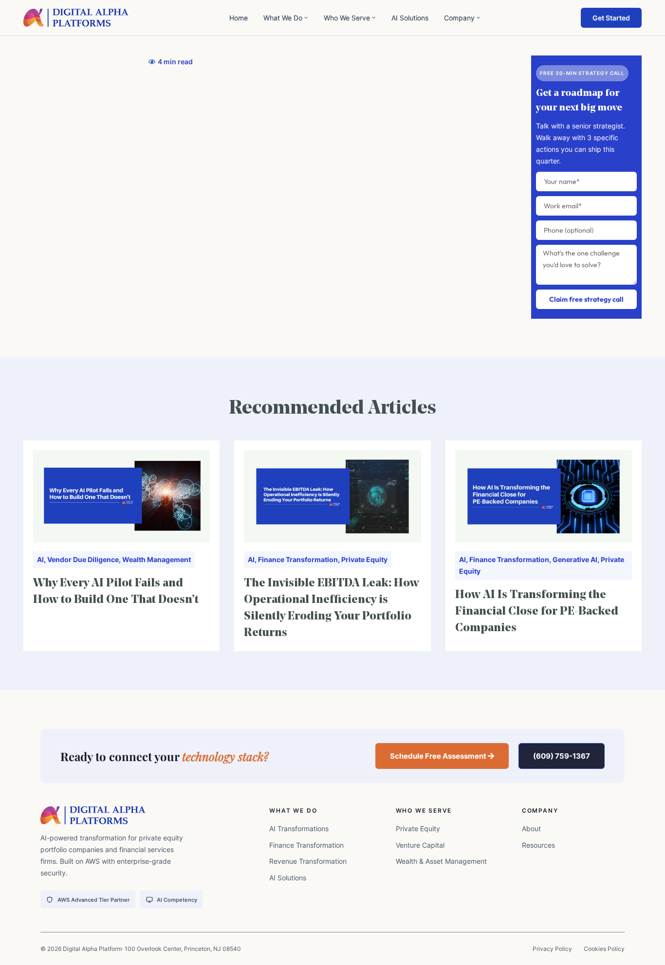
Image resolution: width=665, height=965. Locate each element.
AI (40, 559)
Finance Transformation (298, 559)
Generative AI (575, 559)
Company (459, 18)
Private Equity (364, 559)
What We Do (282, 18)
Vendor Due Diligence (83, 559)
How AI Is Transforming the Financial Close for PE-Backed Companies (536, 611)
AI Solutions (409, 18)
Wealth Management (156, 559)
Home (238, 18)
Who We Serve (347, 18)
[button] (442, 756)
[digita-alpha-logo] (76, 18)
